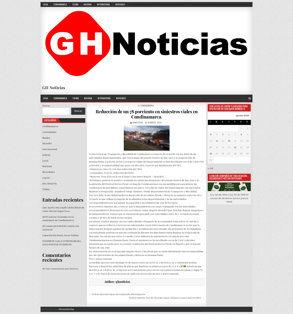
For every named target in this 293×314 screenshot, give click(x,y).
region (46, 178)
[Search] (250, 98)
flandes (46, 138)
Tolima (75, 4)
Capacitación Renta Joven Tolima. (60, 235)
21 (235, 147)
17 (211, 147)
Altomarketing (66, 309)
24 (211, 153)
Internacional (103, 4)
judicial (46, 155)
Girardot (47, 143)
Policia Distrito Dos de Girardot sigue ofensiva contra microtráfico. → (166, 298)
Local (45, 4)
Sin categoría (49, 183)
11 (217, 141)
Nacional (88, 4)
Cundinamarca (60, 4)
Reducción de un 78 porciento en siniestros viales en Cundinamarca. (147, 114)
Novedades (120, 4)
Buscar (46, 105)
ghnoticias (138, 122)
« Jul (210, 168)
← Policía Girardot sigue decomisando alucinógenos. (117, 294)
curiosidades (49, 132)
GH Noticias (53, 87)
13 (229, 141)
